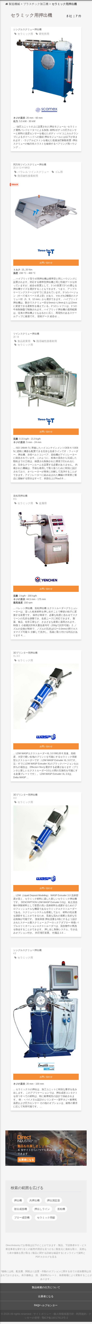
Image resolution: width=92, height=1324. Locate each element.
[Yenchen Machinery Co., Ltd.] (46, 578)
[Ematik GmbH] (46, 1065)
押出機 (18, 1200)
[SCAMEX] (46, 109)
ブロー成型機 (22, 1217)
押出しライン (42, 1209)
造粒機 (61, 1209)
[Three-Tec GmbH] (46, 251)
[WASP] (46, 736)
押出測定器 (53, 1200)
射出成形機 (20, 1209)
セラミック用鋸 (46, 1217)
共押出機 (34, 1200)
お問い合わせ (46, 262)
